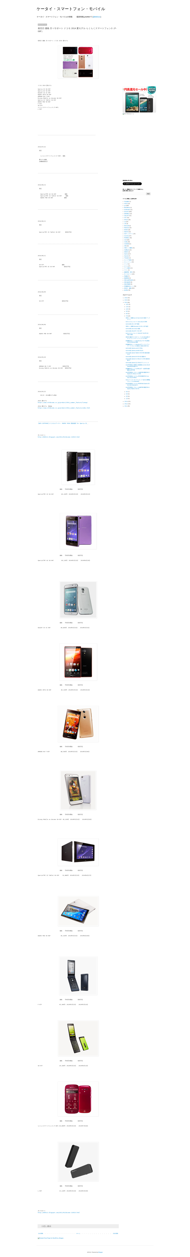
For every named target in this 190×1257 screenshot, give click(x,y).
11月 (127, 306)
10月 (127, 309)
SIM (125, 246)
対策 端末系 (127, 282)
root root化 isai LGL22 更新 (133, 328)
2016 (126, 297)
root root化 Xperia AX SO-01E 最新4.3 (136, 356)
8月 (127, 313)
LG (125, 221)
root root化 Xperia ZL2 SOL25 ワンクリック (137, 362)
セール (126, 266)
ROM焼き (126, 237)
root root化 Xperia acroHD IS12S (134, 350)
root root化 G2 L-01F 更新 (132, 324)
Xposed (126, 256)
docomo (126, 211)
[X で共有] (46, 1226)
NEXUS (126, 231)
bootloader (127, 209)
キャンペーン (127, 262)
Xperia (126, 254)
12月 (127, 304)
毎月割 (126, 290)
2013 (126, 401)
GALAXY (126, 215)
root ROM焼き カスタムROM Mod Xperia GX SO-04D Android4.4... (138, 384)
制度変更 (126, 278)
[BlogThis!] (45, 1226)
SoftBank (126, 250)
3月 (127, 396)
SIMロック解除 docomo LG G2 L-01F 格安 (137, 326)
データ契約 (127, 268)
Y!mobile (126, 258)
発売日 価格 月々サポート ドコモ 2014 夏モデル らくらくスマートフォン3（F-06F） (138, 337)
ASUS (125, 203)
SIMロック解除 (128, 248)
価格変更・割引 (128, 272)
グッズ (126, 264)
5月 (127, 394)
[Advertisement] (74, 120)
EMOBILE (126, 213)
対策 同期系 (127, 284)
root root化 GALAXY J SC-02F (134, 331)
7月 (127, 316)
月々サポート (127, 274)
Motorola (126, 227)
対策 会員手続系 (128, 280)
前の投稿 (115, 1233)
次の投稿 (40, 1233)
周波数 (126, 276)
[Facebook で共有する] (48, 1226)
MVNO (126, 229)
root (125, 240)
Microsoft (126, 225)
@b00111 (97, 17)
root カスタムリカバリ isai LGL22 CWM (136, 321)
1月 (127, 398)
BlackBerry (127, 207)
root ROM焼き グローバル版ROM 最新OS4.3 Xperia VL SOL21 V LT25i (137, 373)
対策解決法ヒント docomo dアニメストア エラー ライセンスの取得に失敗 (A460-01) (137, 345)
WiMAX (126, 252)
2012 (126, 404)
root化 (125, 242)
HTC (125, 217)
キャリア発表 (127, 260)
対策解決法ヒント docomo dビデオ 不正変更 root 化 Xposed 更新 (137, 341)
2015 (126, 300)
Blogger (100, 1252)
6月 (127, 391)
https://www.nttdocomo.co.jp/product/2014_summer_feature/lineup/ (63, 402)
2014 (126, 302)
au (125, 205)
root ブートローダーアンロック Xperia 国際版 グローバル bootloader (138, 380)
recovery (126, 236)
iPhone (126, 219)
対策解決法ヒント (129, 286)
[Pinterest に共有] (50, 1226)
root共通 (126, 244)
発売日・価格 (127, 288)
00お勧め (126, 201)
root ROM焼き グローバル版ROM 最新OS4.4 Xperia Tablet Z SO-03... (137, 388)
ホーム (78, 1233)
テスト (126, 270)
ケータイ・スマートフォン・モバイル (71, 9)
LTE (125, 223)
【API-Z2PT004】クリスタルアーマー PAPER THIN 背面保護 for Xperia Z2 (62, 423)
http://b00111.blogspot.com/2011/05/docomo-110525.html (59, 437)
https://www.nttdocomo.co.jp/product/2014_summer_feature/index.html (64, 408)
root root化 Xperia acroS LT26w (134, 348)
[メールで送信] (43, 1226)
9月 (127, 311)
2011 (126, 406)
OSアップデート (128, 233)
